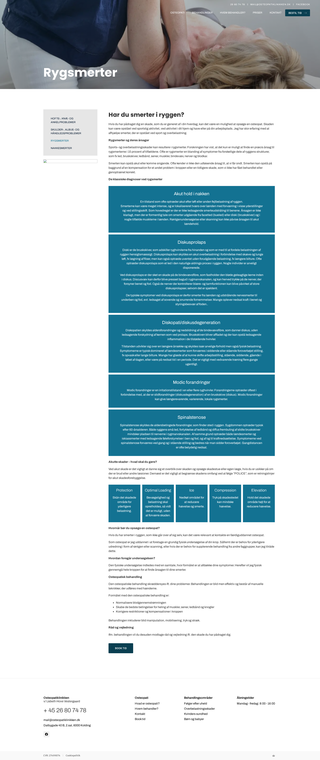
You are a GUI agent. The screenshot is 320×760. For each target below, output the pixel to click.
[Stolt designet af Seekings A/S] (274, 755)
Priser (257, 12)
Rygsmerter (60, 140)
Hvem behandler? (232, 12)
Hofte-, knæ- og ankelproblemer (63, 120)
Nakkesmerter (61, 148)
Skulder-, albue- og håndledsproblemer (66, 131)
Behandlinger (202, 12)
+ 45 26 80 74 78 (65, 710)
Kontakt (275, 12)
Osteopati (177, 12)
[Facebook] (46, 734)
